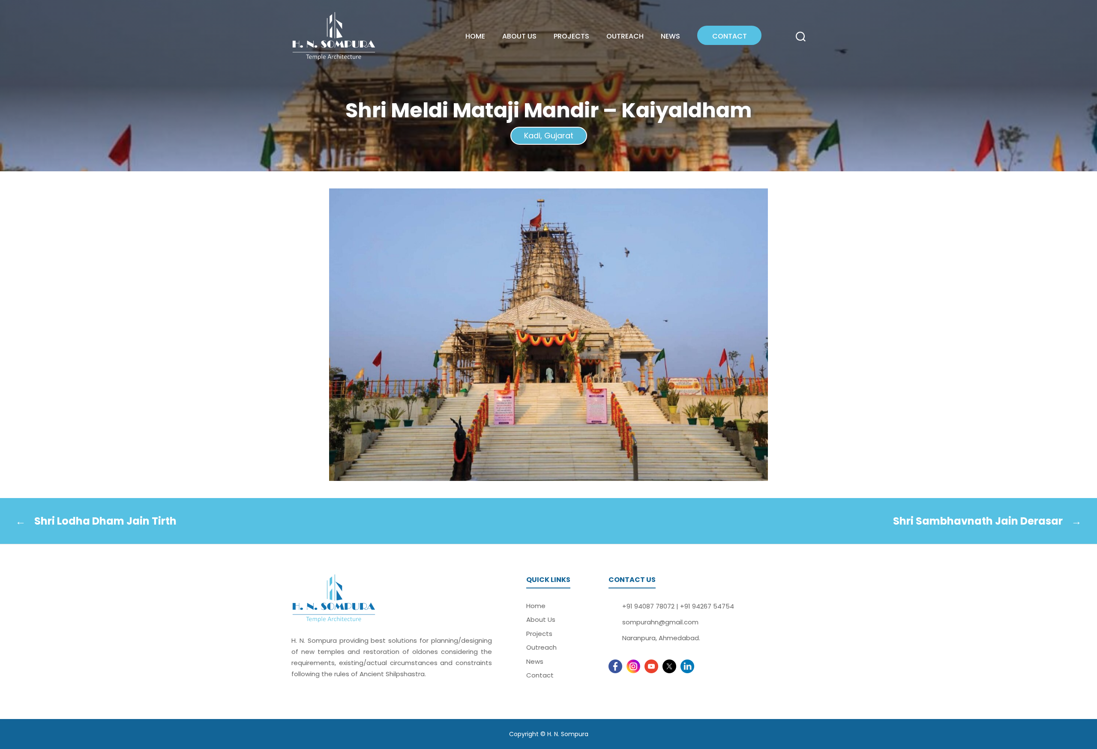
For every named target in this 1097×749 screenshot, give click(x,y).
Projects (571, 36)
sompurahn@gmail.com (660, 622)
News (670, 36)
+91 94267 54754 (707, 606)
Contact (729, 36)
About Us (519, 36)
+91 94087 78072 (648, 606)
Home (475, 36)
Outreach (625, 36)
